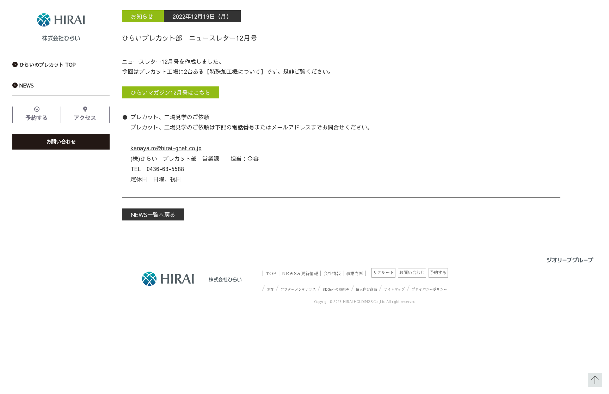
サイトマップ (394, 289)
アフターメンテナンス (298, 289)
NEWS (26, 85)
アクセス (85, 117)
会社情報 (332, 273)
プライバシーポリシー (429, 289)
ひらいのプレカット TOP (47, 64)
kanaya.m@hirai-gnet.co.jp (166, 148)
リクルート (383, 273)
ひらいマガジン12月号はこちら (170, 92)
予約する (36, 117)
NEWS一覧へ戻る (153, 214)
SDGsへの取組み (335, 289)
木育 (270, 289)
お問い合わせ (61, 141)
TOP (271, 273)
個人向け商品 (366, 289)
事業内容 (354, 273)
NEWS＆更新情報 (300, 273)
